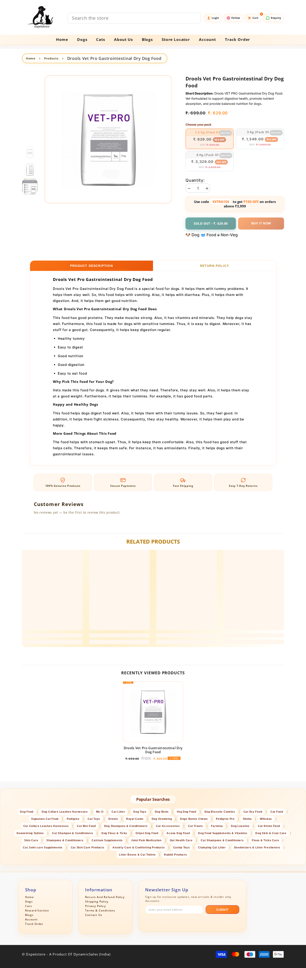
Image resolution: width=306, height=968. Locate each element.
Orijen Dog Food (147, 833)
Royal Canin (134, 818)
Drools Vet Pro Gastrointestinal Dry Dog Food (153, 750)
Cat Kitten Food (269, 826)
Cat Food (276, 811)
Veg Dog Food (186, 811)
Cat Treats (195, 826)
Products (51, 58)
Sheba (247, 818)
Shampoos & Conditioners (65, 840)
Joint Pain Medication (146, 840)
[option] (108, 139)
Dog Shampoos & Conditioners (126, 826)
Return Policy (214, 266)
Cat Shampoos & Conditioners (222, 840)
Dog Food (26, 811)
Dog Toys (140, 811)
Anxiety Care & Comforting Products (138, 847)
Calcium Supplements (107, 840)
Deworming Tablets (30, 833)
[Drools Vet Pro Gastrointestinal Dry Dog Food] (153, 712)
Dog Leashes (240, 826)
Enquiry (276, 17)
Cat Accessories (168, 826)
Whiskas (266, 818)
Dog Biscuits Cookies (220, 811)
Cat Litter (118, 811)
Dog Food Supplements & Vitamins (222, 833)
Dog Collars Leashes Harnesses (65, 811)
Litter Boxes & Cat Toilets (137, 854)
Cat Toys (94, 818)
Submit (222, 909)
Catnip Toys (181, 847)
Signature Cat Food (44, 818)
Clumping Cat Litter (212, 847)
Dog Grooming (162, 818)
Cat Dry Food (253, 811)
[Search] (134, 18)
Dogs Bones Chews (194, 818)
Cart (256, 16)
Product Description (91, 266)
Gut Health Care (181, 840)
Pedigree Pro (225, 818)
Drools (113, 818)
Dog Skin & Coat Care (270, 833)
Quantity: (195, 180)
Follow (235, 17)
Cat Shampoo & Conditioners (72, 833)
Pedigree (73, 818)
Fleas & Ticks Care (265, 840)
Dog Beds (162, 811)
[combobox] (134, 18)
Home (30, 58)
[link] (52, 635)
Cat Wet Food (86, 826)
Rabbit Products (175, 854)
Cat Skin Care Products (87, 847)
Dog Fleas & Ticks (114, 833)
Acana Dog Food (178, 833)
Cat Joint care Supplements (42, 847)
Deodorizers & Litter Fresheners (257, 847)
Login (215, 17)
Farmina (217, 826)
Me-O (99, 811)
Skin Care (31, 840)
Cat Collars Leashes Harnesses (46, 826)
